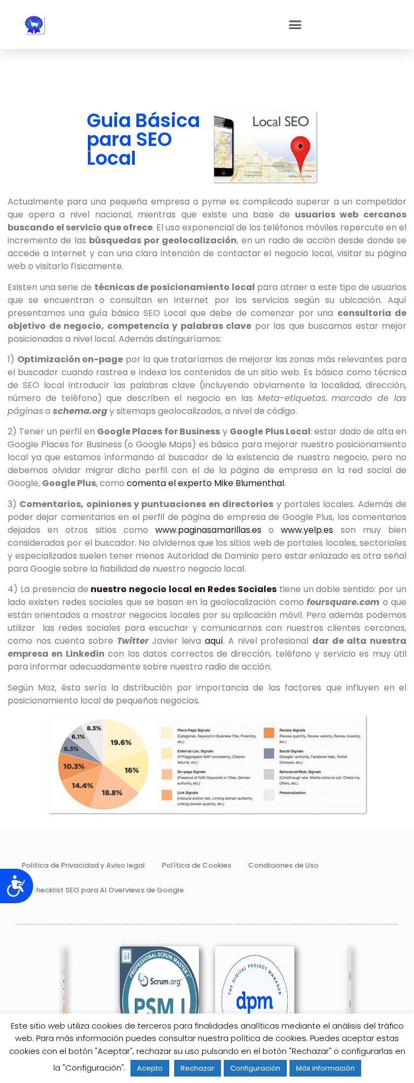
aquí (214, 641)
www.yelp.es (310, 530)
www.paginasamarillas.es (208, 530)
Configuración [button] (255, 1068)
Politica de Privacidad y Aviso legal (83, 865)
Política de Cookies (196, 865)
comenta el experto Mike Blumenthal (205, 483)
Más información (325, 1068)
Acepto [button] (150, 1068)
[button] (295, 25)
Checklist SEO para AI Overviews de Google (107, 890)
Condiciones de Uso (283, 865)
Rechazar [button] (198, 1068)
